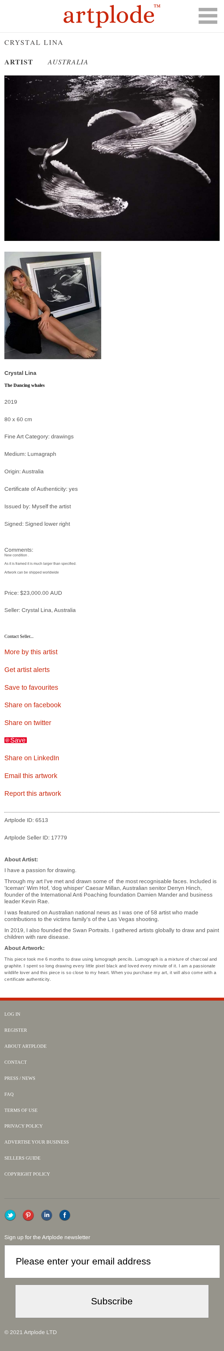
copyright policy (27, 1174)
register (15, 1030)
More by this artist (30, 652)
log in (12, 1014)
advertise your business (36, 1142)
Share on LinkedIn (31, 758)
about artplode (25, 1046)
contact (15, 1062)
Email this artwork (30, 775)
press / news (19, 1078)
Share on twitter (27, 722)
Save (18, 740)
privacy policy (23, 1126)
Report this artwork (32, 793)
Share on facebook (32, 705)
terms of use (21, 1110)
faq (9, 1094)
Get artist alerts (27, 669)
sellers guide (22, 1158)
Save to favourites (31, 687)
